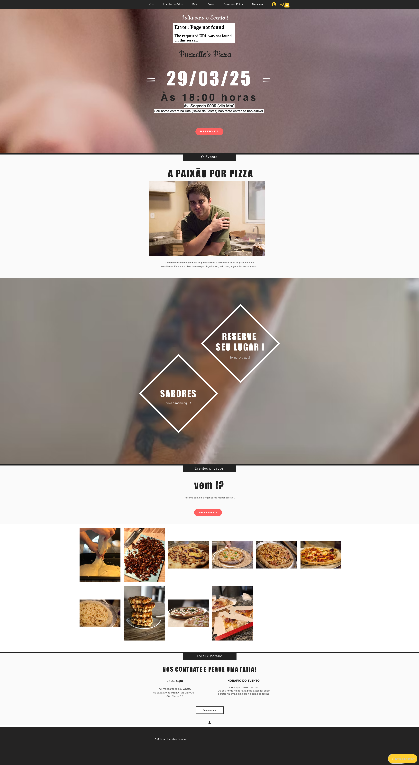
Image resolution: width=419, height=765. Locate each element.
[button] (287, 4)
